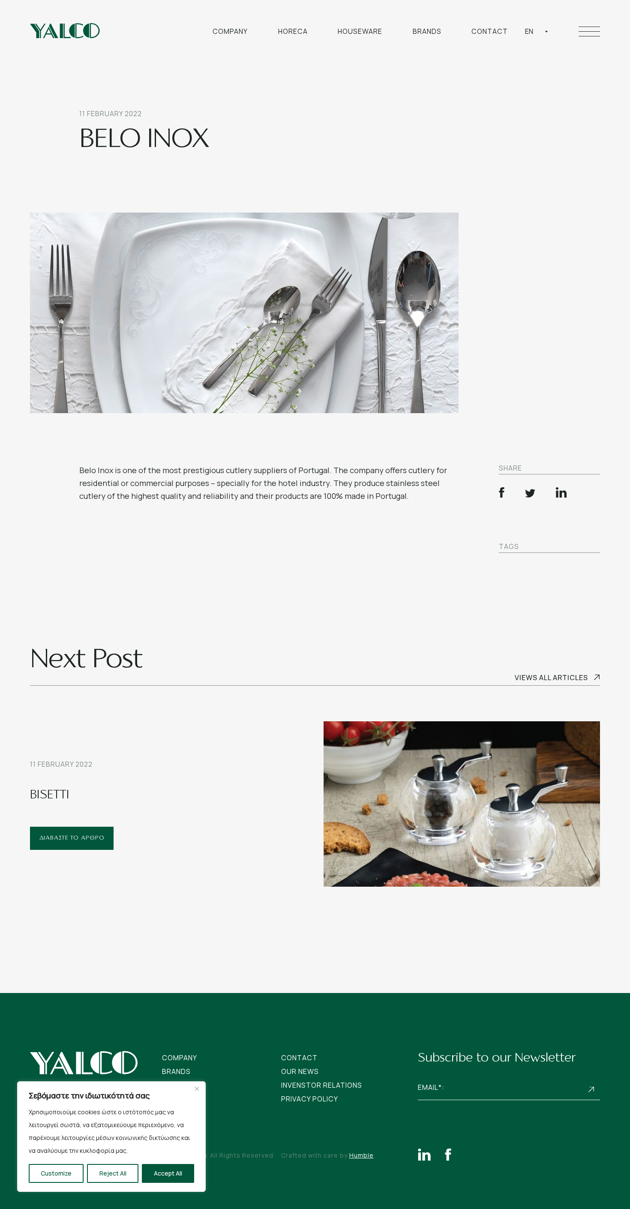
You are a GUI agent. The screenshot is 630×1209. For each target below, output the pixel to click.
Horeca (293, 31)
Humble (361, 1155)
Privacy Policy (309, 1099)
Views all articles (551, 677)
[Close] (197, 1088)
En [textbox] (529, 31)
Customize (56, 1173)
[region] (111, 1136)
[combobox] (536, 31)
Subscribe (591, 1089)
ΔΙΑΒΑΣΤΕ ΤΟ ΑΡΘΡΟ (72, 838)
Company (230, 31)
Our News (300, 1071)
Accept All (168, 1173)
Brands (427, 31)
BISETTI (49, 795)
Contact (489, 31)
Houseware (360, 31)
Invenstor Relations (321, 1085)
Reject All (112, 1173)
